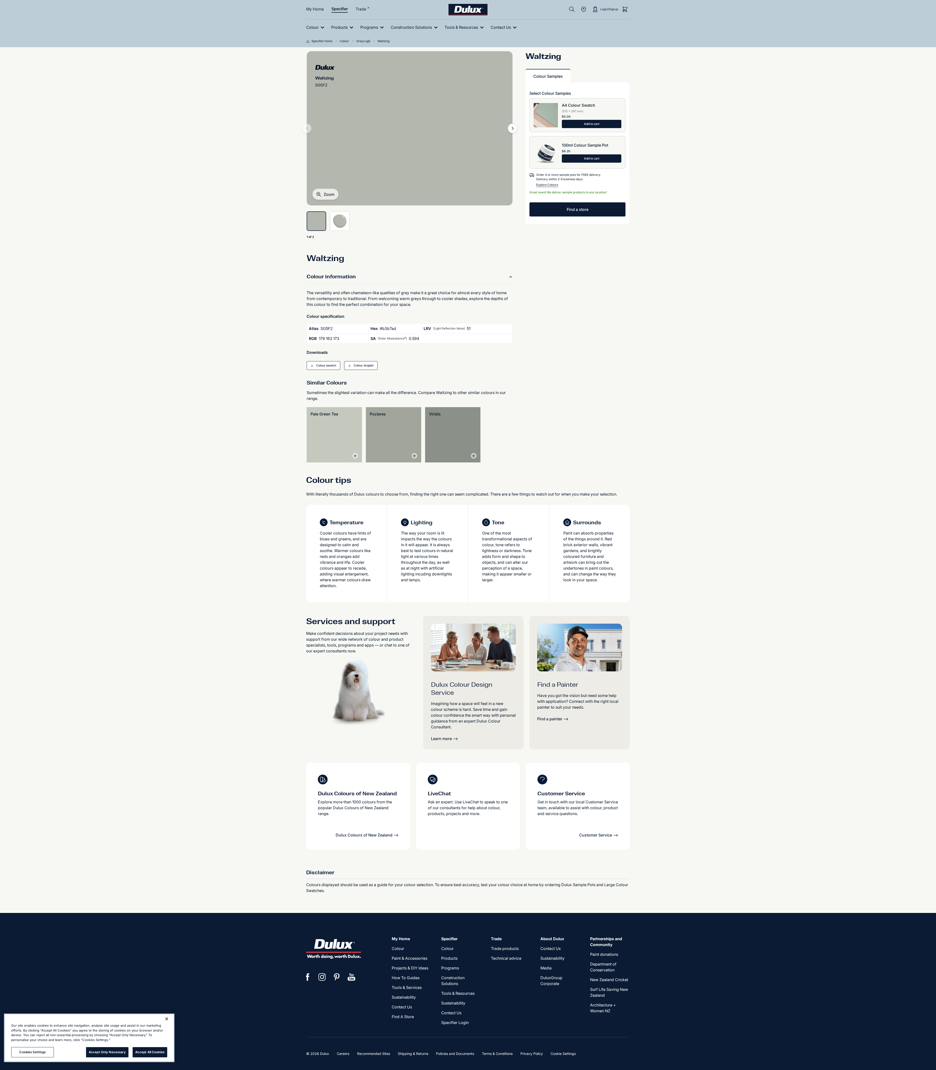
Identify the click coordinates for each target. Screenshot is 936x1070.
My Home (315, 9)
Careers (343, 1053)
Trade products (505, 948)
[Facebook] (307, 977)
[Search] (572, 9)
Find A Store (403, 1016)
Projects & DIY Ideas (410, 968)
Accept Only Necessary (107, 1052)
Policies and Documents (455, 1053)
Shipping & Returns (413, 1053)
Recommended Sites (373, 1053)
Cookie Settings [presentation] (563, 1053)
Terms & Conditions (497, 1053)
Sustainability (404, 997)
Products (449, 958)
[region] (89, 1038)
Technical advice (506, 958)
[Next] (512, 128)
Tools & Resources (458, 993)
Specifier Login (455, 1022)
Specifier (340, 8)
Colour (398, 948)
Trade (361, 9)
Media (546, 968)
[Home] (309, 41)
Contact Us (402, 1006)
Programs (450, 968)
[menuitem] (316, 27)
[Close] (166, 1019)
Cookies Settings (32, 1052)
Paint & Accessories (409, 958)
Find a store (577, 209)
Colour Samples (548, 76)
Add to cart (591, 124)
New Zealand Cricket (609, 979)
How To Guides (405, 977)
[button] (325, 194)
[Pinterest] (337, 977)
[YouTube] (351, 977)
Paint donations (604, 954)
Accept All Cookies (150, 1052)
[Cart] (625, 9)
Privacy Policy (531, 1053)
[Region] (583, 9)
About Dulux (552, 938)
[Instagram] (322, 977)
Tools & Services (407, 987)
